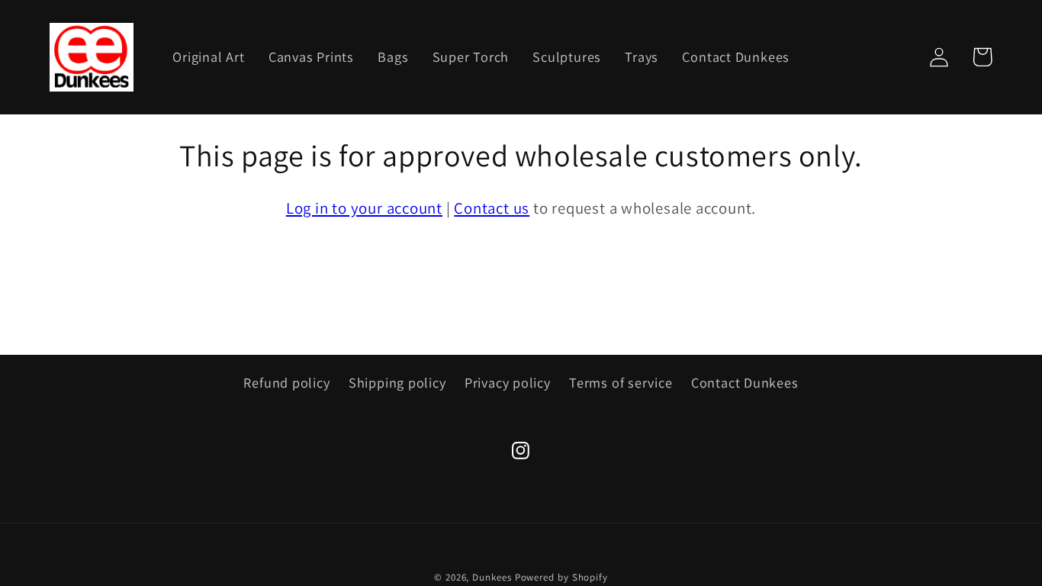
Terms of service (620, 382)
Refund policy (286, 382)
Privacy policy (508, 382)
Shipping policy (397, 382)
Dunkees (491, 577)
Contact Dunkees (745, 382)
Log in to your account (364, 208)
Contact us (491, 208)
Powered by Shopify (561, 577)
